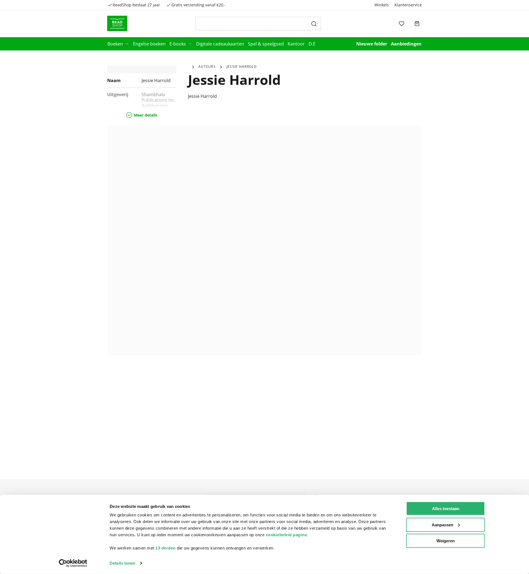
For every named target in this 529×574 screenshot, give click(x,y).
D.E (312, 44)
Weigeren (445, 540)
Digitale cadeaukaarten (220, 44)
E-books (177, 44)
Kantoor (296, 44)
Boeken (115, 44)
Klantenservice (408, 4)
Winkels (381, 4)
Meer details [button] (145, 115)
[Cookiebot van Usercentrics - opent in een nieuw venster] (73, 563)
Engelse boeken (149, 44)
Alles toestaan (445, 508)
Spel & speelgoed (266, 44)
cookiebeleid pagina (286, 534)
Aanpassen (442, 524)
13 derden (165, 548)
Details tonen (122, 563)
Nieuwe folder (371, 44)
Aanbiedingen (406, 44)
